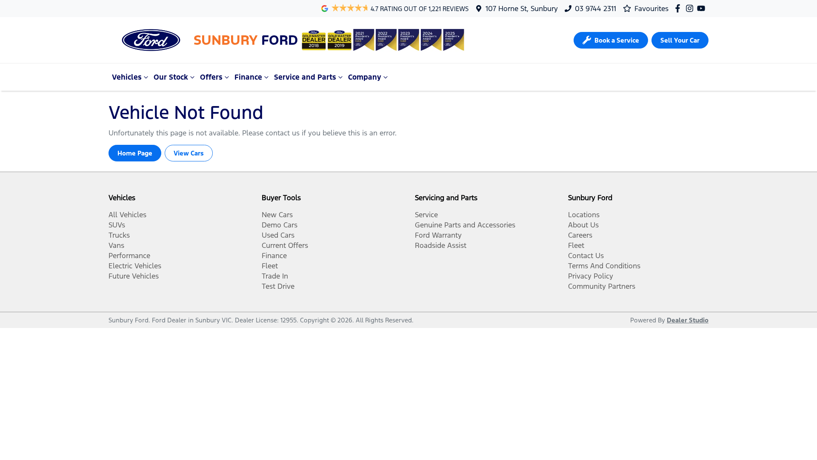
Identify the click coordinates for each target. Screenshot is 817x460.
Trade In (275, 276)
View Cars (189, 153)
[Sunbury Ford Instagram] (691, 8)
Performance (129, 255)
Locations (584, 214)
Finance (248, 77)
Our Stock (171, 77)
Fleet (270, 265)
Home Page (134, 153)
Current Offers (285, 245)
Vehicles (127, 77)
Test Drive (278, 286)
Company (364, 77)
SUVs (117, 225)
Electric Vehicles (135, 265)
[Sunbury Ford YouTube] (702, 8)
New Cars (277, 214)
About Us (583, 225)
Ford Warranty (438, 235)
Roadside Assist (440, 245)
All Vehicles (127, 214)
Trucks (119, 235)
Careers (580, 235)
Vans (116, 245)
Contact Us (586, 255)
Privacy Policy (590, 276)
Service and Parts (305, 77)
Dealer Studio (687, 320)
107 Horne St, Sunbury (522, 8)
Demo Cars (279, 225)
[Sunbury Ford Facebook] (679, 8)
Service (426, 214)
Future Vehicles (134, 276)
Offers (211, 77)
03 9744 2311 (595, 8)
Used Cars (278, 235)
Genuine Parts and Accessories (465, 225)
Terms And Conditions (604, 265)
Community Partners (601, 286)
